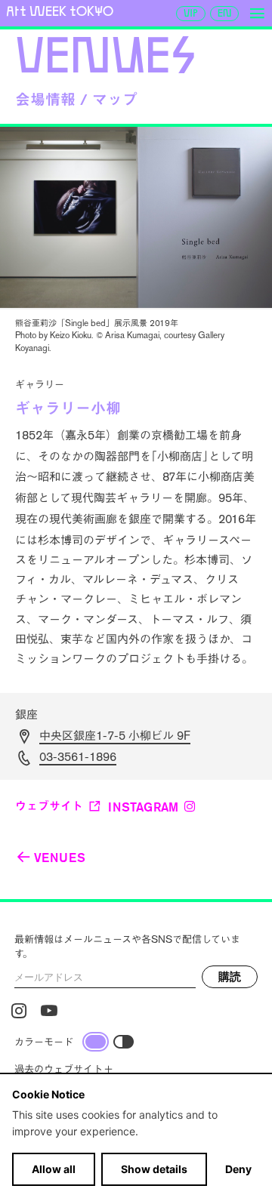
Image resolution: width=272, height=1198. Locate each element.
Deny (238, 1169)
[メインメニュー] (257, 14)
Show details (154, 1169)
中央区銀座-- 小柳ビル (114, 735)
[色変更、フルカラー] (95, 1042)
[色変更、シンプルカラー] (123, 1042)
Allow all (54, 1169)
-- (77, 757)
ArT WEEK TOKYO (59, 11)
